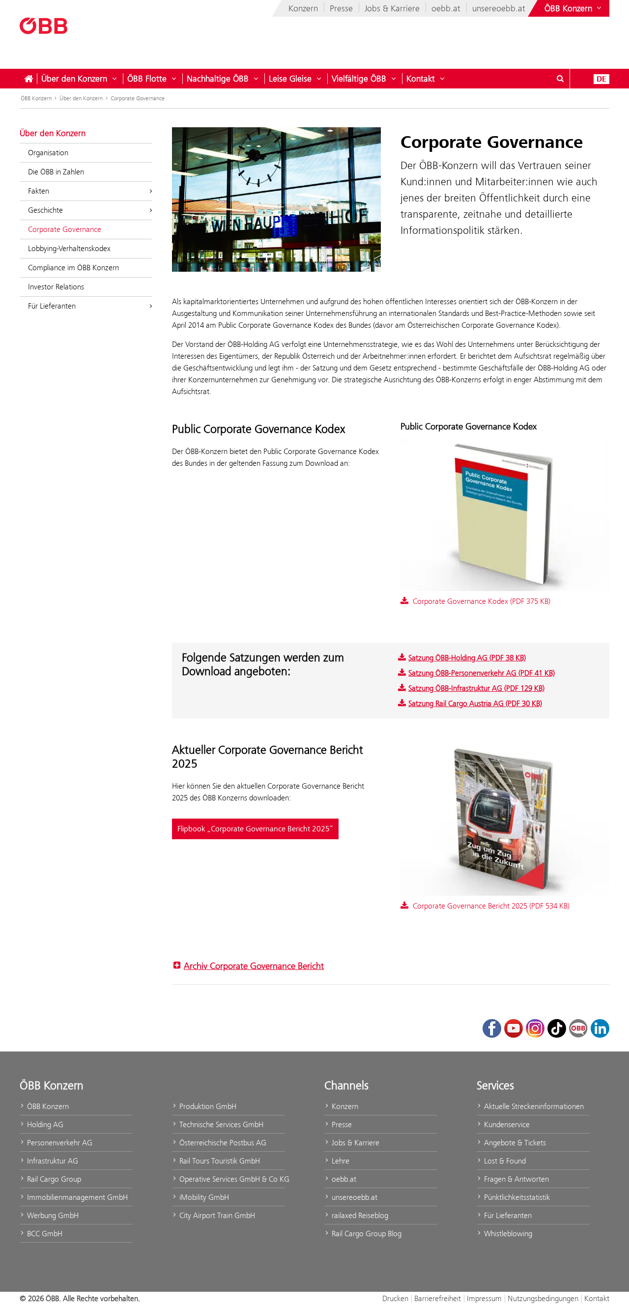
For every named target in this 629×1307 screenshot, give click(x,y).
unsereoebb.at (498, 8)
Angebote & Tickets (514, 1142)
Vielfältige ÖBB (359, 79)
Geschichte (45, 210)
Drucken (395, 1298)
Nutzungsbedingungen (543, 1298)
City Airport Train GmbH (216, 1215)
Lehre (339, 1160)
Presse (341, 8)
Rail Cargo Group (53, 1179)
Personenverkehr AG (58, 1142)
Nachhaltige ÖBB (218, 79)
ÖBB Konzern (36, 98)
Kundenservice (506, 1124)
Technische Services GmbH (220, 1124)
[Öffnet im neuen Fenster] (504, 819)
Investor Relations (56, 286)
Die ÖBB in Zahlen (56, 171)
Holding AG (44, 1124)
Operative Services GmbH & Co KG (231, 1179)
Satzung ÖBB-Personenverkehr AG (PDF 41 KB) (481, 673)
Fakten (38, 191)
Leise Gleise (290, 79)
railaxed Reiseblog (359, 1215)
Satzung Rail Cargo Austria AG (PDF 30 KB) (475, 703)
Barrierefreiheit (437, 1298)
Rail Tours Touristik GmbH (218, 1160)
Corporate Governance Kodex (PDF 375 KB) (480, 601)
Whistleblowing (507, 1233)
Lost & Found (504, 1160)
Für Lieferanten (52, 306)
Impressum (484, 1298)
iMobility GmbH (203, 1197)
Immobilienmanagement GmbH (76, 1197)
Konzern (303, 8)
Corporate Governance (138, 98)
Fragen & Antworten (515, 1179)
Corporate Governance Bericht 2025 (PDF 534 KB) (490, 905)
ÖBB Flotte (147, 79)
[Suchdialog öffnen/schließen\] (560, 78)
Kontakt (420, 79)
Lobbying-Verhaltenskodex (69, 248)
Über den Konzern (74, 79)
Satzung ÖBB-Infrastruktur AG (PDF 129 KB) (476, 688)
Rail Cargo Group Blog (365, 1233)
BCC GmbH (43, 1233)
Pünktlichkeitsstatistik (516, 1197)
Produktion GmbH (206, 1106)
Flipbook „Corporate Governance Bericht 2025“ (255, 829)
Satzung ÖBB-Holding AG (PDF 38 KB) (467, 657)
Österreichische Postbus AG (221, 1142)
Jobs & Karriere (392, 8)
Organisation (48, 152)
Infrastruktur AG (51, 1160)
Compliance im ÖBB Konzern (73, 267)
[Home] (28, 78)
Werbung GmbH (52, 1215)
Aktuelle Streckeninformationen (533, 1106)
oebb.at (445, 8)
